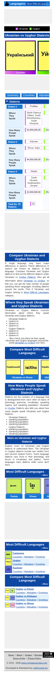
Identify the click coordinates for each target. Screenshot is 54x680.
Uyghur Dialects (27, 277)
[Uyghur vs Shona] (10, 605)
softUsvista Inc (40, 668)
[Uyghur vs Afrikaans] (10, 598)
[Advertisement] (28, 16)
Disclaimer (39, 655)
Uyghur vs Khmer (25, 589)
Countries (29, 95)
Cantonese (18, 553)
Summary (13, 95)
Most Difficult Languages (39, 4)
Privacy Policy (34, 658)
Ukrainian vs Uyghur (34, 280)
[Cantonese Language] (8, 555)
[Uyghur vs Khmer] (10, 590)
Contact (28, 655)
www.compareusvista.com (34, 663)
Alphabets (45, 95)
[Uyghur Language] (8, 562)
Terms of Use (19, 658)
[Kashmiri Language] (8, 569)
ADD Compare (48, 654)
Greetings (40, 557)
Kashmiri (17, 568)
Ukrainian (20, 72)
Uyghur (11, 408)
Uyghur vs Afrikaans (26, 596)
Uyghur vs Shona (25, 603)
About (19, 655)
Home (11, 655)
